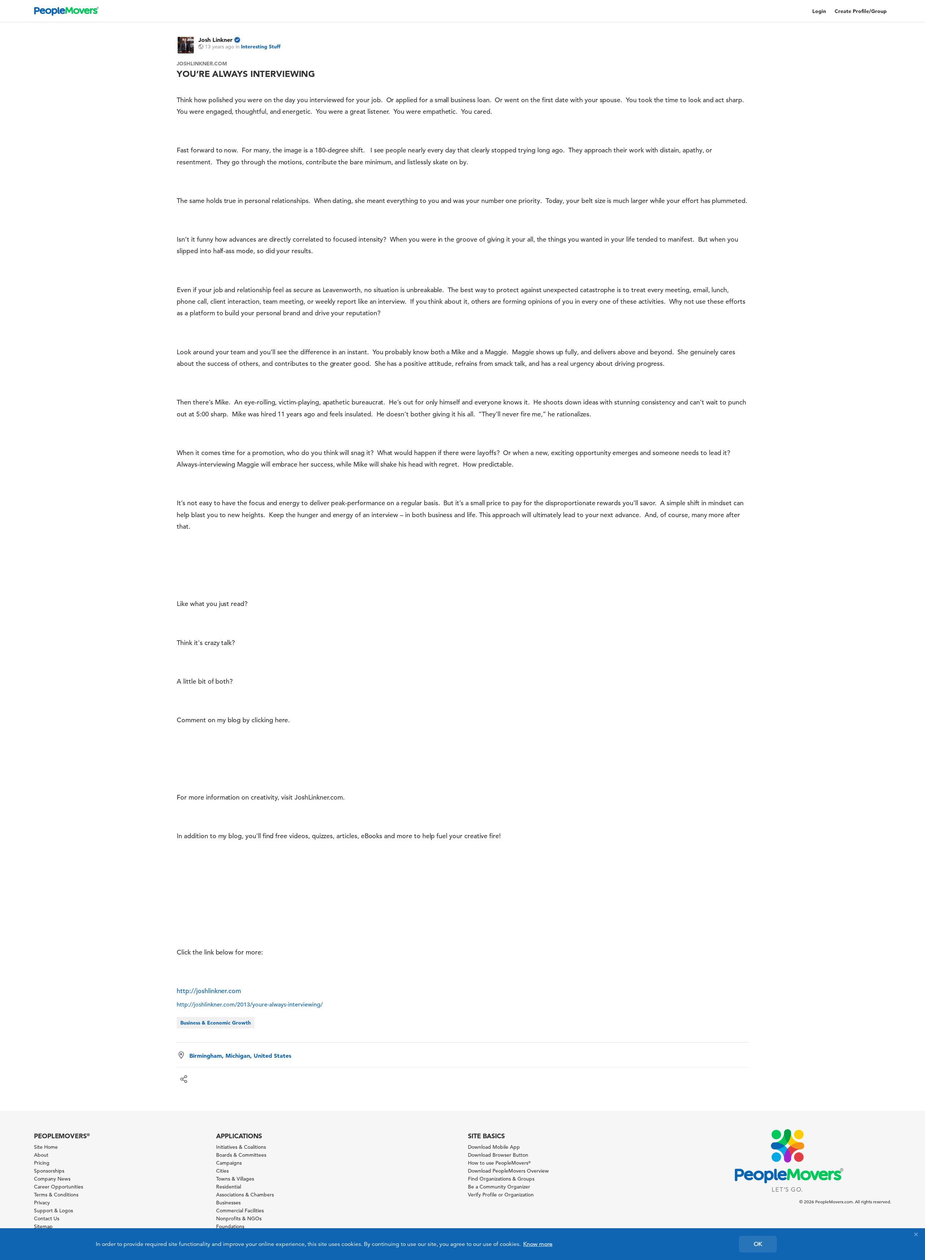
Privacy (42, 1202)
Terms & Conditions (56, 1194)
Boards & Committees (241, 1155)
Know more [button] (537, 1244)
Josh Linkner (215, 39)
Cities (222, 1171)
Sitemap (43, 1226)
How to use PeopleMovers (499, 1163)
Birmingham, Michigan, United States (240, 1055)
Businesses (228, 1202)
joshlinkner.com (202, 63)
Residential (228, 1186)
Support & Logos (53, 1210)
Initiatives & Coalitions (241, 1147)
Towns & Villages (235, 1178)
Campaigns (229, 1163)
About (41, 1155)
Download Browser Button (498, 1155)
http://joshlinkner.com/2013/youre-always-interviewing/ (250, 1004)
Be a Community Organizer (499, 1186)
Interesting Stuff (260, 46)
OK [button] (758, 1244)
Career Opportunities (58, 1186)
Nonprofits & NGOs (239, 1218)
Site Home (46, 1147)
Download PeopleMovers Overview (508, 1171)
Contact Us (46, 1218)
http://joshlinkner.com (209, 991)
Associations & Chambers (245, 1194)
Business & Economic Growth (215, 1022)
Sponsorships (49, 1171)
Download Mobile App (494, 1147)
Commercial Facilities (240, 1210)
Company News (52, 1178)
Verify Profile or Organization (501, 1194)
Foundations (230, 1226)
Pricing (42, 1163)
